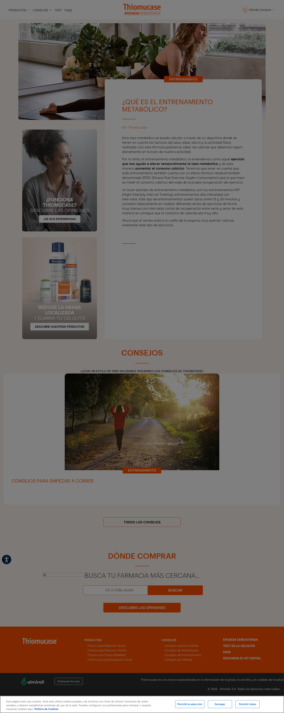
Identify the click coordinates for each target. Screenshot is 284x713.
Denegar (220, 703)
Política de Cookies (46, 708)
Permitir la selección (189, 703)
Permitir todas (247, 703)
